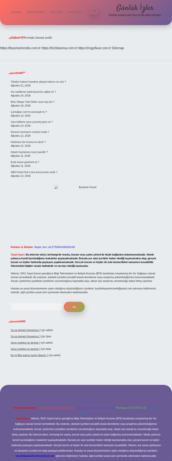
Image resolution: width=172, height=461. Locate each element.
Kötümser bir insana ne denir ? (28, 142)
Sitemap (118, 48)
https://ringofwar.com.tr (94, 48)
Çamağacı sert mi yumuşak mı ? (29, 111)
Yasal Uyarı (56, 12)
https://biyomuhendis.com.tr (20, 48)
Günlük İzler (135, 8)
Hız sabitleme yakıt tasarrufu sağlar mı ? (33, 91)
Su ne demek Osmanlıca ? (26, 330)
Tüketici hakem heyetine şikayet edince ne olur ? (38, 81)
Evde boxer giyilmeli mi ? (25, 162)
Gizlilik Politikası (35, 12)
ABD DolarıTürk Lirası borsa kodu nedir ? (34, 172)
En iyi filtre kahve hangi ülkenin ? (29, 355)
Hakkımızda (74, 12)
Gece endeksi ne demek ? (25, 342)
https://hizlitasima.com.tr (59, 48)
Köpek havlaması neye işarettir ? (29, 152)
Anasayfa (16, 12)
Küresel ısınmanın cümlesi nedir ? (30, 132)
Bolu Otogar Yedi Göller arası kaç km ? (33, 101)
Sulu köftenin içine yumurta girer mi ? (32, 122)
